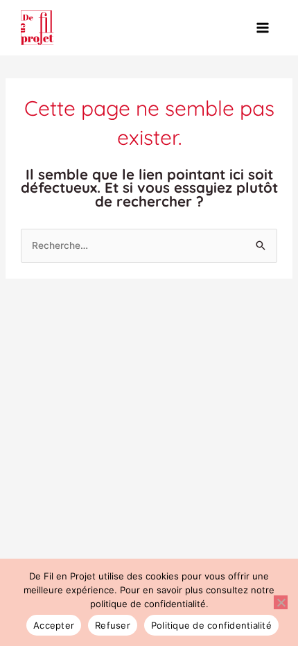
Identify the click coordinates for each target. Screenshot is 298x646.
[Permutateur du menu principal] (263, 28)
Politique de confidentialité (211, 625)
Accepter (53, 625)
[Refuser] (281, 602)
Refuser (112, 625)
